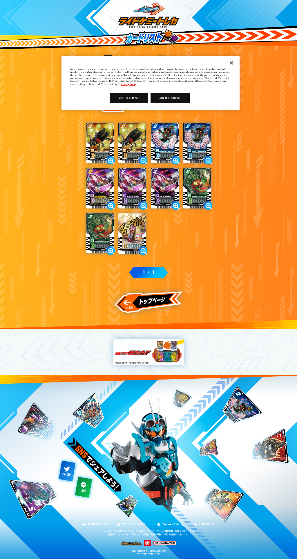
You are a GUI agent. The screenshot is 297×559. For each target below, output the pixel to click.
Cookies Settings (173, 524)
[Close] (231, 63)
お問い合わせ (207, 524)
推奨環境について (98, 524)
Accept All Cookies (170, 97)
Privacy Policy (128, 84)
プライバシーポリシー (135, 524)
